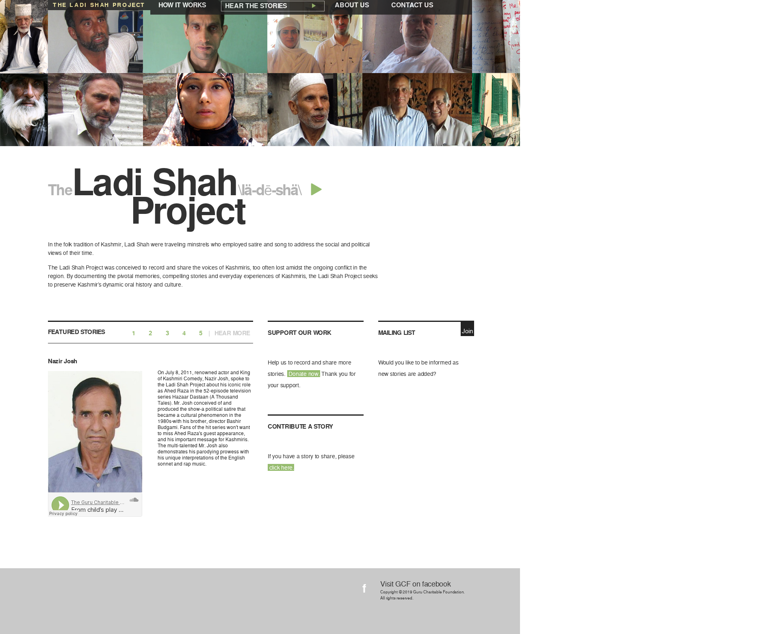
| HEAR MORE (229, 333)
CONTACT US (412, 5)
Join (467, 331)
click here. (281, 467)
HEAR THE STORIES (257, 6)
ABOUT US (352, 5)
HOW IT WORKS (182, 5)
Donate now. (303, 373)
